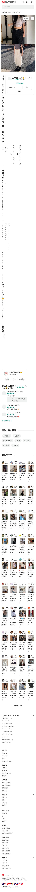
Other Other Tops (7, 718)
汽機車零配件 (5, 810)
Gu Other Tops (6, 737)
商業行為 (25, 880)
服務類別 (4, 821)
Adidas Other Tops (7, 734)
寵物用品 (4, 790)
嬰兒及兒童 (5, 788)
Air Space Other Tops (8, 726)
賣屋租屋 (4, 813)
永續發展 (17, 878)
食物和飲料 (5, 842)
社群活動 (4, 805)
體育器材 (4, 845)
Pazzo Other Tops (7, 729)
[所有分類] (23, 2)
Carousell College (6, 761)
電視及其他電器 (6, 785)
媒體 (13, 878)
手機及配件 (5, 830)
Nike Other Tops (6, 742)
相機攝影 (4, 860)
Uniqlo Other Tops (7, 723)
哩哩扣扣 (4, 797)
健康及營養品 (5, 840)
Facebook (4, 753)
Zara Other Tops (6, 721)
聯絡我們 (9, 878)
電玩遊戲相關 (5, 848)
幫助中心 (4, 878)
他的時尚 (4, 768)
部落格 (4, 758)
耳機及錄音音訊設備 (7, 833)
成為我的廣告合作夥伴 (7, 880)
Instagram (5, 755)
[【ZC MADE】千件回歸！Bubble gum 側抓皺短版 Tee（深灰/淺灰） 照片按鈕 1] (18, 29)
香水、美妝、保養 (6, 773)
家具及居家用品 (6, 782)
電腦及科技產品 (6, 828)
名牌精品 (4, 776)
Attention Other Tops (7, 739)
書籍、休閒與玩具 (6, 868)
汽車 (3, 808)
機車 (3, 816)
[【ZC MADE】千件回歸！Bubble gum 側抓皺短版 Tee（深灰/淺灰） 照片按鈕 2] (18, 58)
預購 (3, 800)
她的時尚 (4, 770)
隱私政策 (20, 880)
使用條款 (15, 880)
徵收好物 (4, 802)
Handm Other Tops (7, 731)
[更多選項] (2, 481)
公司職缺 (22, 878)
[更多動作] (32, 18)
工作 (3, 818)
